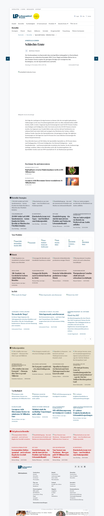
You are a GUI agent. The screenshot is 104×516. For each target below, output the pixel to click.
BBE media (36, 490)
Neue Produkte (74, 476)
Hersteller (21, 24)
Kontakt (38, 9)
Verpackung (66, 31)
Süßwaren (37, 31)
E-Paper (23, 9)
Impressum (73, 492)
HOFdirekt (35, 499)
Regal (34, 496)
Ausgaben (54, 490)
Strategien (15, 31)
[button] (32, 51)
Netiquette (72, 497)
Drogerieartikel (55, 31)
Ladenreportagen (56, 476)
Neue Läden (55, 477)
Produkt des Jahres (56, 484)
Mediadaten (30, 9)
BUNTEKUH (36, 492)
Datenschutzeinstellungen (40, 502)
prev (85, 339)
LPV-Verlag (36, 484)
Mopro (29, 31)
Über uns (73, 23)
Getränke (45, 31)
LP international (42, 24)
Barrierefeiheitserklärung (76, 499)
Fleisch (22, 31)
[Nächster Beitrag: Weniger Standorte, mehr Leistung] (96, 59)
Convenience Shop (38, 494)
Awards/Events (62, 24)
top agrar (35, 497)
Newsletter (15, 9)
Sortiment (35, 477)
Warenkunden (55, 479)
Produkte (51, 24)
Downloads (73, 486)
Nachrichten (55, 474)
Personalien (36, 479)
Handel (14, 24)
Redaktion (35, 486)
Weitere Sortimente (78, 31)
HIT (52, 486)
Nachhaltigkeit (30, 24)
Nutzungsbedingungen (75, 496)
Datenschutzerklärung (75, 494)
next (90, 339)
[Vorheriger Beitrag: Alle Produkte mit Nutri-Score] (8, 59)
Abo (53, 494)
